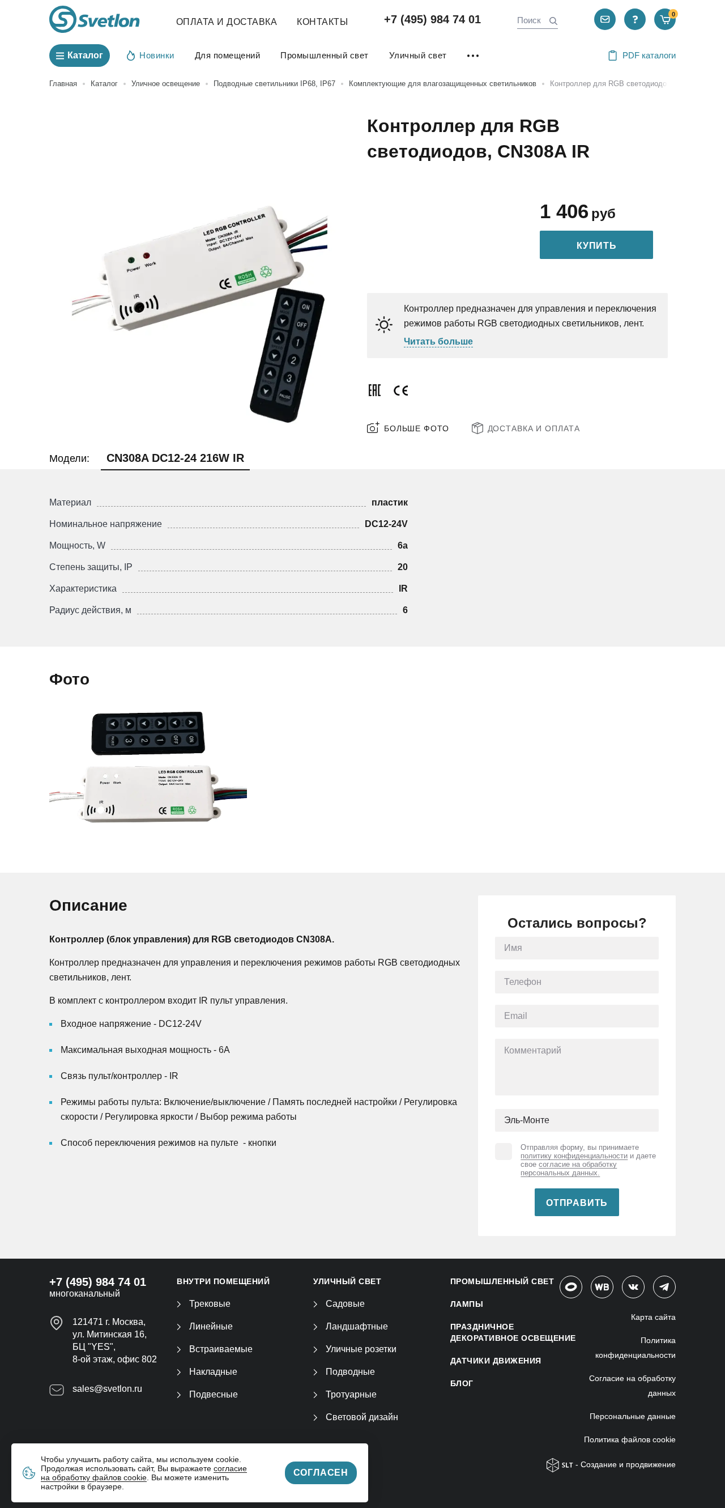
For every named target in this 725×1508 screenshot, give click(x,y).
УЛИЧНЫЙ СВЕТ (347, 1281)
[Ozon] (571, 1287)
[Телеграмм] (664, 1287)
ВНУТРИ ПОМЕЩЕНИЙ (223, 1281)
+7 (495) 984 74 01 (432, 19)
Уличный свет (418, 55)
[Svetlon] (94, 19)
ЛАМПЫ (467, 1304)
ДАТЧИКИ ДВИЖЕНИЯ (495, 1360)
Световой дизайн (362, 1417)
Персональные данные (633, 1416)
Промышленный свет (324, 55)
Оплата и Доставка (227, 22)
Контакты (322, 22)
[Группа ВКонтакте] (633, 1287)
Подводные (350, 1372)
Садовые (345, 1304)
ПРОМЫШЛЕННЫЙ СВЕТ (502, 1281)
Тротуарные (351, 1394)
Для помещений (228, 55)
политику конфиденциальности (574, 1156)
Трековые (210, 1304)
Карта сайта (653, 1317)
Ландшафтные (357, 1326)
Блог (462, 1383)
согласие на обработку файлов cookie (144, 1473)
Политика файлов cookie (630, 1439)
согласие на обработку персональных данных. (569, 1168)
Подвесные (213, 1394)
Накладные (213, 1372)
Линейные (211, 1326)
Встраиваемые (221, 1349)
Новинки (156, 55)
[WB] (602, 1287)
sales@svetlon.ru (107, 1389)
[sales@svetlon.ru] (605, 19)
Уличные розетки (361, 1349)
